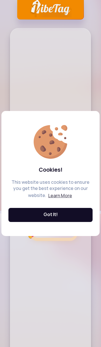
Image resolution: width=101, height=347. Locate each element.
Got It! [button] (50, 214)
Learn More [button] (60, 195)
